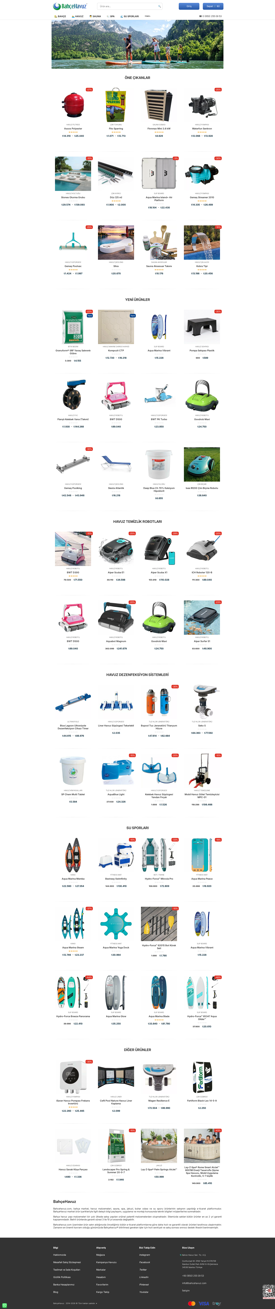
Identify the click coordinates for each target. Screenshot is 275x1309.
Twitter (143, 1269)
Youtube (143, 1292)
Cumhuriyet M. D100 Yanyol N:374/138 (199, 1261)
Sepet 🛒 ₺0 (213, 6)
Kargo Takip (102, 1292)
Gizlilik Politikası (62, 1277)
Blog (55, 1292)
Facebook (144, 1262)
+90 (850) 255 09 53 (193, 1275)
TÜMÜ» (147, 16)
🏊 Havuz (78, 16)
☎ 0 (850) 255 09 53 (210, 16)
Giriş (189, 6)
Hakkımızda (59, 1254)
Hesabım (101, 1277)
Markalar (101, 1269)
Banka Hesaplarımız (63, 1284)
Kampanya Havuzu (106, 1262)
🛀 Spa (111, 16)
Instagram (144, 1254)
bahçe (76, 1208)
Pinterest (144, 1284)
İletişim (186, 1290)
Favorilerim (102, 1284)
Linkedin (143, 1277)
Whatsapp (3, 1305)
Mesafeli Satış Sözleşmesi (67, 1262)
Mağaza (100, 1254)
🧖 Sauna (95, 16)
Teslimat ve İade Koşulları (66, 1269)
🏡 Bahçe (60, 16)
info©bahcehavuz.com (194, 1283)
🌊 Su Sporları (129, 16)
